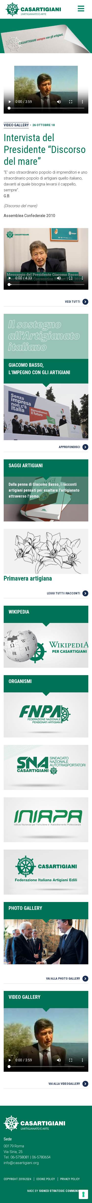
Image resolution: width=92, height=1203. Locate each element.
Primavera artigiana (28, 578)
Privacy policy (70, 1179)
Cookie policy (45, 1179)
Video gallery (16, 125)
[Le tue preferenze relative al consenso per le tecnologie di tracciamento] (83, 1194)
